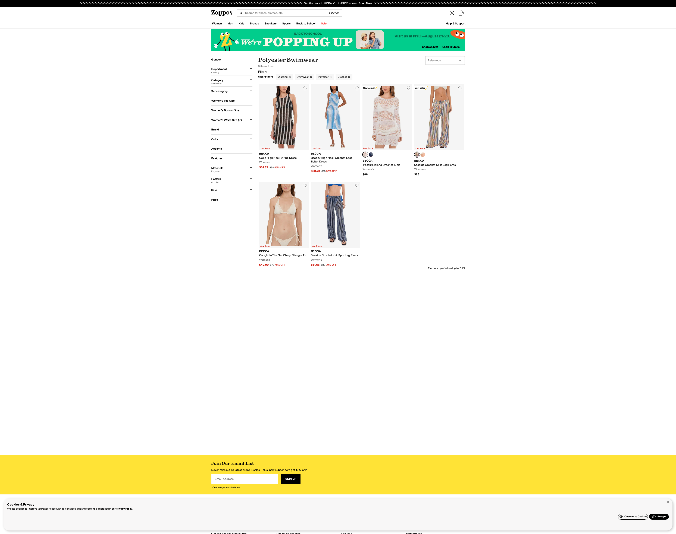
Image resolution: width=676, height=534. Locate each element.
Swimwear (303, 76)
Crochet (342, 76)
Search (334, 12)
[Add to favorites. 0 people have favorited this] (305, 88)
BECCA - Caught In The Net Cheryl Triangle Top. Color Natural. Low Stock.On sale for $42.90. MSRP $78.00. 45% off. (284, 224)
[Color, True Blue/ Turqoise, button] (422, 154)
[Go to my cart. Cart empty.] (461, 13)
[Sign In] (452, 13)
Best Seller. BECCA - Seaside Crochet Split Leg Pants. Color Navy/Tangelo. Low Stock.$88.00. (439, 130)
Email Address (224, 479)
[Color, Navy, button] (371, 154)
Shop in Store (451, 47)
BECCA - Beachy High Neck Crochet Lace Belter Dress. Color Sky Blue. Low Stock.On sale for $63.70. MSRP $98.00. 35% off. (336, 130)
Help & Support (455, 23)
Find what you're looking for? (444, 268)
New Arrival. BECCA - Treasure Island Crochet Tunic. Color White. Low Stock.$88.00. (387, 130)
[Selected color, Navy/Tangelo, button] (417, 154)
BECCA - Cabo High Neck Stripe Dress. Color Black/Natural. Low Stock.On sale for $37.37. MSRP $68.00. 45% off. (284, 130)
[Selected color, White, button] (365, 154)
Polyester (323, 76)
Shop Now (365, 3)
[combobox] (281, 13)
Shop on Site (430, 47)
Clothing (283, 76)
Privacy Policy (124, 508)
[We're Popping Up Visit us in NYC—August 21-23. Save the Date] (338, 40)
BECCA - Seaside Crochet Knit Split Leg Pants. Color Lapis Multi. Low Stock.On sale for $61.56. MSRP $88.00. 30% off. (336, 224)
